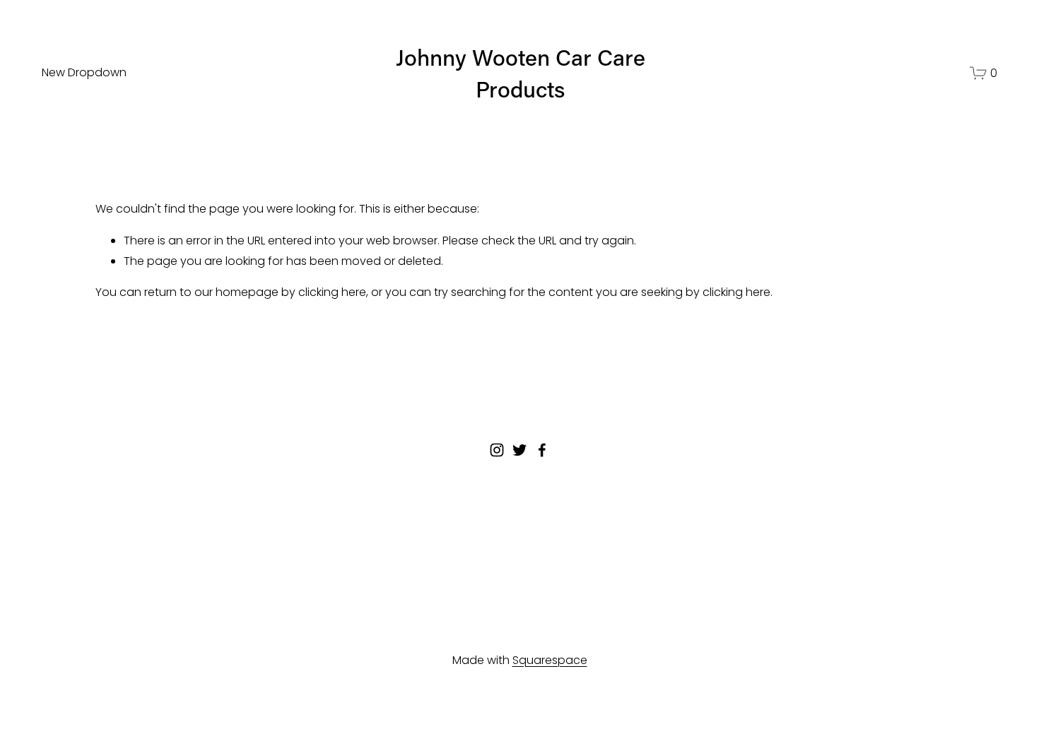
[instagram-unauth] (497, 450)
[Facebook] (542, 450)
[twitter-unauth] (519, 450)
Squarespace (549, 660)
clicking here (332, 292)
